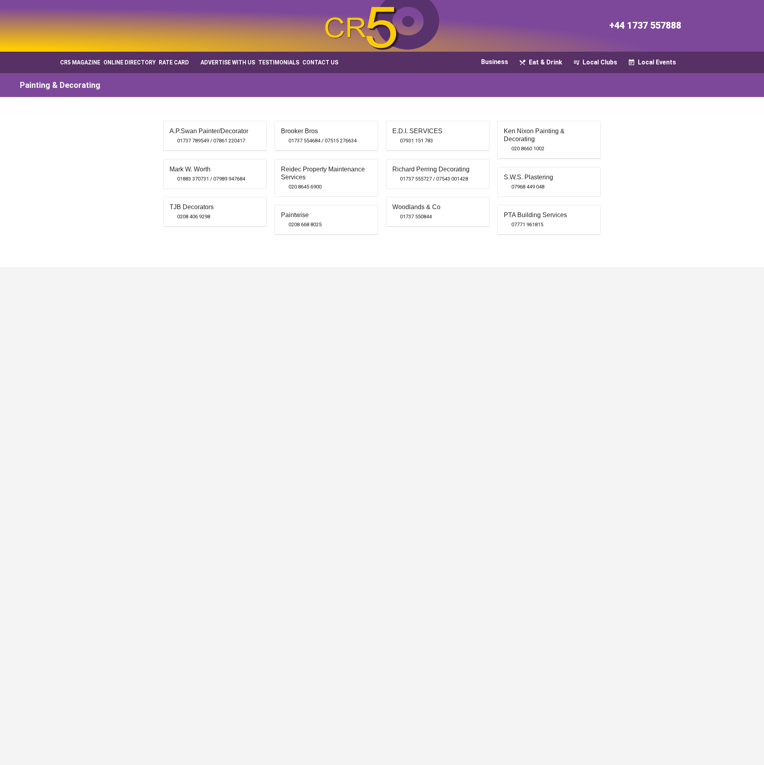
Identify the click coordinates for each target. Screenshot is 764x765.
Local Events (657, 62)
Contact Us (320, 62)
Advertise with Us (228, 62)
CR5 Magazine (80, 62)
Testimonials (278, 62)
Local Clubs (600, 62)
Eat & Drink (545, 62)
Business (494, 62)
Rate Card (174, 62)
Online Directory (129, 62)
